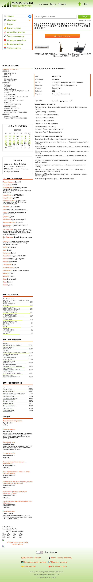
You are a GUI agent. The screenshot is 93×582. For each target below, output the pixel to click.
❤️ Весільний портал (57, 566)
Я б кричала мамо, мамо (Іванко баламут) (16, 301)
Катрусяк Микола (9, 411)
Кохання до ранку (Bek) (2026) (16, 96)
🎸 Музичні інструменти (14, 32)
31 (21, 136)
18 (10, 143)
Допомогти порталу (62, 36)
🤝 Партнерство (28, 566)
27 (6, 136)
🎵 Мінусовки (10, 20)
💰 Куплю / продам (12, 28)
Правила (62, 4)
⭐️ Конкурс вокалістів (13, 44)
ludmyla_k (8, 164)
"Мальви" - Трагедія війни (44, 120)
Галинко (7, 75)
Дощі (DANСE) (8, 363)
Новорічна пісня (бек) (12, 373)
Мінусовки (43, 4)
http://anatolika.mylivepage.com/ (64, 85)
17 (6, 143)
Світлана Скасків (8, 396)
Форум (53, 4)
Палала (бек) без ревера (12, 366)
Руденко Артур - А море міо (45, 112)
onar (17, 169)
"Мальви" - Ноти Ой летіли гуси (46, 115)
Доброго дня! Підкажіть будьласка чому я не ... (52, 174)
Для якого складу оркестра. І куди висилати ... (52, 169)
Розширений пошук (85, 20)
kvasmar (24, 169)
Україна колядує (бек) (11, 377)
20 (18, 143)
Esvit (15, 164)
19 (14, 143)
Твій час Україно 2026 (12, 104)
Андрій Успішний (8, 391)
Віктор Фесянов (8, 401)
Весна (5, 333)
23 (29, 143)
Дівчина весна (9, 359)
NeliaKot (22, 164)
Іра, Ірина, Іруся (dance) (12, 345)
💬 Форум (8, 24)
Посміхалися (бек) (10, 312)
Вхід (86, 4)
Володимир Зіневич (9, 406)
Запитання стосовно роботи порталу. (64, 139)
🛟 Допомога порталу (31, 558)
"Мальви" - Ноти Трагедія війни (46, 123)
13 (18, 141)
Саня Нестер (7, 408)
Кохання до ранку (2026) (13, 100)
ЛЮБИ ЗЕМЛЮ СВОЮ (11, 108)
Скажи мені (7, 319)
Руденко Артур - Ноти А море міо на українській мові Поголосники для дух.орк (61, 108)
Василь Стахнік (8, 403)
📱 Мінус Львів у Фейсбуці (60, 558)
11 (10, 141)
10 (6, 141)
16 (29, 141)
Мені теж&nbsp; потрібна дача (46, 179)
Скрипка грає (9, 81)
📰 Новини (9, 16)
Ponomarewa (9, 166)
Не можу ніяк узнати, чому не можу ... (49, 165)
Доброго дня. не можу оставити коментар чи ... (52, 160)
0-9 (35, 24)
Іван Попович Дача (67, 179)
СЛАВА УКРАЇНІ (8, 323)
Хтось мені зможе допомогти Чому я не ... (50, 142)
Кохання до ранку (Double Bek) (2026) (16, 91)
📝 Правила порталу (57, 562)
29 (14, 136)
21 (21, 143)
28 (10, 136)
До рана (6, 305)
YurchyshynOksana (11, 171)
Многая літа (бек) (10, 316)
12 (14, 141)
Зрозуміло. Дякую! (42, 139)
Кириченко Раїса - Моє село (45, 126)
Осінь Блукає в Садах (11, 309)
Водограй (7, 349)
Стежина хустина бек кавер (15, 112)
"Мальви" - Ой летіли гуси (44, 117)
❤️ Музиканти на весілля (15, 40)
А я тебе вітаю (8, 330)
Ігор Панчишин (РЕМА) (10, 399)
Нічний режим (50, 552)
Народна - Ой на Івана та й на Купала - (49, 129)
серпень (17, 130)
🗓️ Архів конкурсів (12, 48)
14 (21, 141)
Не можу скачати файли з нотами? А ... (49, 156)
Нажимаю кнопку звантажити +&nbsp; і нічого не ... (54, 146)
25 (10, 145)
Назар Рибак (7, 389)
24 (6, 145)
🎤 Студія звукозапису (14, 36)
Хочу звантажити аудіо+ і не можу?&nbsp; (50, 151)
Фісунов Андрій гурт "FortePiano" (14, 394)
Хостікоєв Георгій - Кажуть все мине (48, 132)
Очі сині (6, 356)
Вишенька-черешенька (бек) (14, 352)
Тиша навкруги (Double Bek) (15, 118)
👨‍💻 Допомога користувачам (33, 562)
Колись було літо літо (11, 370)
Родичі (7, 87)
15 (25, 141)
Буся (5, 326)
